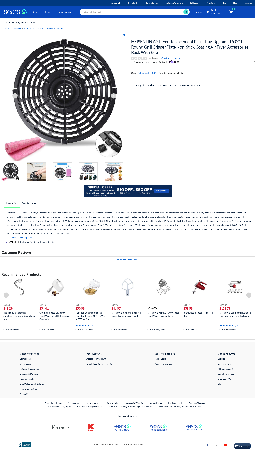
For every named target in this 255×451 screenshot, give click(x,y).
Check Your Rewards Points (99, 363)
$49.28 (8, 308)
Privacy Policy (155, 403)
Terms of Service (92, 403)
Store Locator (26, 358)
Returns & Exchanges (29, 368)
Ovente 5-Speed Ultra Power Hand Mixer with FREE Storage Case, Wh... (54, 315)
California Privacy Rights (59, 406)
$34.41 (44, 308)
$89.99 (78, 305)
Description (12, 203)
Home (7, 28)
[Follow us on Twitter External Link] (216, 444)
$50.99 (80, 308)
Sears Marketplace (165, 353)
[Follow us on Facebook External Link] (208, 444)
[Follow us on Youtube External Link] (225, 444)
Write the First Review (170, 58)
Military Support (225, 368)
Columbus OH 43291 (148, 73)
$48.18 (42, 305)
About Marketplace (163, 363)
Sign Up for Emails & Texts (32, 384)
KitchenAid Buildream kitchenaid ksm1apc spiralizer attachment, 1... (235, 315)
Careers (221, 358)
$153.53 (223, 305)
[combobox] (135, 12)
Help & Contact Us (28, 389)
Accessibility (74, 403)
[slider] (82, 324)
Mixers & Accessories (54, 28)
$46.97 (116, 308)
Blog (220, 384)
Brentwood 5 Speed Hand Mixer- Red (199, 314)
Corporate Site (224, 363)
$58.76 (114, 305)
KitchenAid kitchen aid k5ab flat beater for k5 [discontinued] (126, 314)
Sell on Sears (160, 358)
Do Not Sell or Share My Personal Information (180, 406)
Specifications (29, 203)
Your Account (94, 353)
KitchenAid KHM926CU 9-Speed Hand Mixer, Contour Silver (163, 314)
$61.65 (6, 305)
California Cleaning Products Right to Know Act (131, 406)
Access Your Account (96, 358)
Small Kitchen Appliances (33, 28)
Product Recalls (27, 379)
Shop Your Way (225, 379)
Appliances (16, 28)
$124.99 (152, 308)
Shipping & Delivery (29, 374)
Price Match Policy (53, 403)
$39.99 (188, 308)
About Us (24, 394)
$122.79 (225, 308)
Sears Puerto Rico (226, 374)
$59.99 (186, 305)
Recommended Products (21, 274)
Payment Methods (196, 403)
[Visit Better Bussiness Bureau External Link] (24, 444)
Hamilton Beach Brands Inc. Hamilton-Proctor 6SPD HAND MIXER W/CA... (90, 315)
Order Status (26, 363)
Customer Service (29, 353)
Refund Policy (113, 403)
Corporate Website (134, 402)
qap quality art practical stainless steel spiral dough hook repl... (19, 315)
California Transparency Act (90, 406)
